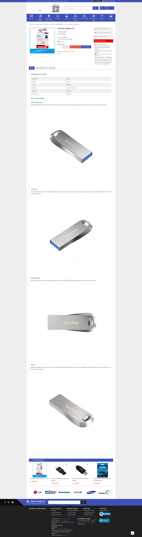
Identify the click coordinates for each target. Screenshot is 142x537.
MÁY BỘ (31, 18)
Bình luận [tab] (52, 68)
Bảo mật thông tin (72, 514)
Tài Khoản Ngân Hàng (56, 514)
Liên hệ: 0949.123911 (103, 510)
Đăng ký (113, 1)
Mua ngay (76, 47)
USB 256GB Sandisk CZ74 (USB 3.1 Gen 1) (39, 478)
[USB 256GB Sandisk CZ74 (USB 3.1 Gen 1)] (39, 470)
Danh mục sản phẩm (42, 24)
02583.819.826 (60, 527)
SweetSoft (66, 535)
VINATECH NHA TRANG (65, 518)
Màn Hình (57, 18)
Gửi (83, 502)
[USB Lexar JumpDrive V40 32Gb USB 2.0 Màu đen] (60, 470)
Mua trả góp (86, 47)
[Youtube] (12, 502)
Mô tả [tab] (31, 68)
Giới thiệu (29, 1)
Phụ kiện (102, 18)
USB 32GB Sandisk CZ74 (74, 24)
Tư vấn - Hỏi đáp (41, 1)
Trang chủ (32, 24)
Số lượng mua (61, 44)
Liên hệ (64, 1)
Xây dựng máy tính (57, 1)
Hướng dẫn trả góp (88, 514)
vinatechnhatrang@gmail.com (62, 528)
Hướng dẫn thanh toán (89, 512)
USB (65, 24)
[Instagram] (8, 502)
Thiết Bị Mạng (84, 18)
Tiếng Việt (98, 1)
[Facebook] (4, 502)
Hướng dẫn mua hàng (89, 510)
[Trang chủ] (37, 8)
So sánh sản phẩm (102, 36)
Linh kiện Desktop (40, 19)
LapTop (66, 18)
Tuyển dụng (49, 1)
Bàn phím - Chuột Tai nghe (48, 19)
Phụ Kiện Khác (59, 24)
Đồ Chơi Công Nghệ (93, 19)
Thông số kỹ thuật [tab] (41, 68)
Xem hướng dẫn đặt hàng (103, 28)
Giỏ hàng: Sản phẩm (107, 8)
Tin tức (34, 1)
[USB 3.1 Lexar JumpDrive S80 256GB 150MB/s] (81, 470)
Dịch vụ (111, 18)
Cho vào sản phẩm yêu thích (104, 32)
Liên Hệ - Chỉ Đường (56, 512)
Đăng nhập (105, 1)
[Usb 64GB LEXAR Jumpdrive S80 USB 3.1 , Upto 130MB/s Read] (102, 470)
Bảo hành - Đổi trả (72, 512)
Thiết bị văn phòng (75, 19)
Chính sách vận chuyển (73, 510)
